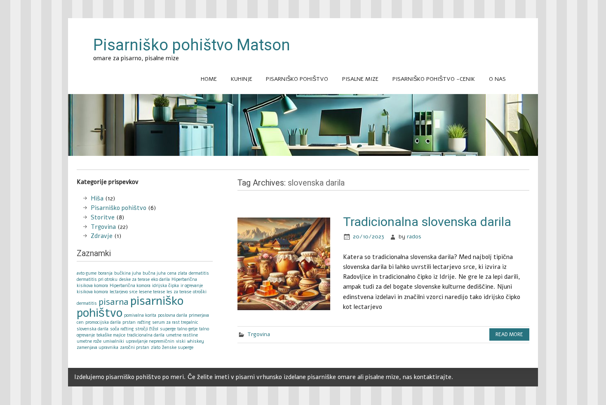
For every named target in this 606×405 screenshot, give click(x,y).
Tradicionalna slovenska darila (427, 221)
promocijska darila (103, 322)
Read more (509, 334)
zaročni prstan (134, 347)
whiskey (195, 341)
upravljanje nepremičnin (150, 341)
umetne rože (89, 341)
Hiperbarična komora (130, 286)
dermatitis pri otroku (97, 279)
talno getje (187, 329)
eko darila (160, 279)
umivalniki (113, 341)
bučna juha (154, 273)
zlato (155, 347)
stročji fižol (146, 329)
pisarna (114, 302)
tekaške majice (110, 335)
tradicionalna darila (145, 335)
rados (414, 236)
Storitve (103, 217)
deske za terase (134, 279)
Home (209, 79)
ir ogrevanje (192, 286)
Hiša (97, 198)
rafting (143, 322)
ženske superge (177, 347)
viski (181, 341)
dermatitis (199, 273)
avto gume (86, 273)
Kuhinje (241, 79)
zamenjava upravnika (97, 347)
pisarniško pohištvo (130, 306)
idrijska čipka (165, 286)
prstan (129, 322)
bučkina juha (127, 273)
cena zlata (177, 273)
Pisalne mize (360, 79)
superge (168, 329)
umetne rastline (182, 335)
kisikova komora (92, 292)
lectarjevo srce (123, 292)
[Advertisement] (303, 165)
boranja (105, 273)
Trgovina (258, 334)
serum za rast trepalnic (175, 322)
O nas (497, 79)
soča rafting (122, 329)
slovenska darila (92, 329)
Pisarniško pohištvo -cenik (433, 79)
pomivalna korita (140, 315)
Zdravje (102, 236)
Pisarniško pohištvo (297, 79)
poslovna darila (172, 315)
